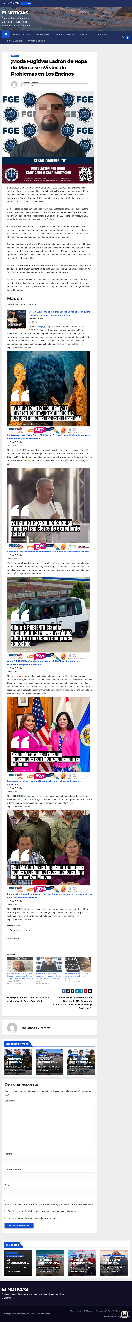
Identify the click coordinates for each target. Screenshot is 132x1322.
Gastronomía (12, 1253)
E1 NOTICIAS (15, 12)
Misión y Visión (21, 34)
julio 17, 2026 (111, 1267)
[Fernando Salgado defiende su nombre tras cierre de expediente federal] (48, 509)
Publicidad (42, 34)
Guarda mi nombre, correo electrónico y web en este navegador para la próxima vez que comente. (49, 1204)
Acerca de (104, 34)
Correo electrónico (14, 1169)
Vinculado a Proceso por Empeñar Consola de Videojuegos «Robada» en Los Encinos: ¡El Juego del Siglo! (20, 975)
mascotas (107, 1256)
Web (7, 1185)
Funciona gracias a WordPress (13, 1314)
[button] (123, 37)
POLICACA (15, 55)
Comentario (10, 1101)
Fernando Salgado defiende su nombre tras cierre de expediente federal (48, 551)
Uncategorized (118, 1256)
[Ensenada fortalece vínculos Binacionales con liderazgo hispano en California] (48, 738)
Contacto (86, 34)
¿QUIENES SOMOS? (64, 34)
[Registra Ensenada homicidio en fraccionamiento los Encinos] (78, 964)
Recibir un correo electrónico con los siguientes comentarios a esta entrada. (42, 1211)
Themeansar (45, 1314)
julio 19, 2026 (15, 1267)
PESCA (73, 1256)
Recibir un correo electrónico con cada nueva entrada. (32, 1218)
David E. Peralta (31, 82)
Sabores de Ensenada (15, 1256)
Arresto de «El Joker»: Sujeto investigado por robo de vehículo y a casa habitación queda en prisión (48, 975)
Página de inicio (37, 41)
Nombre (9, 1154)
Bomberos (43, 1256)
